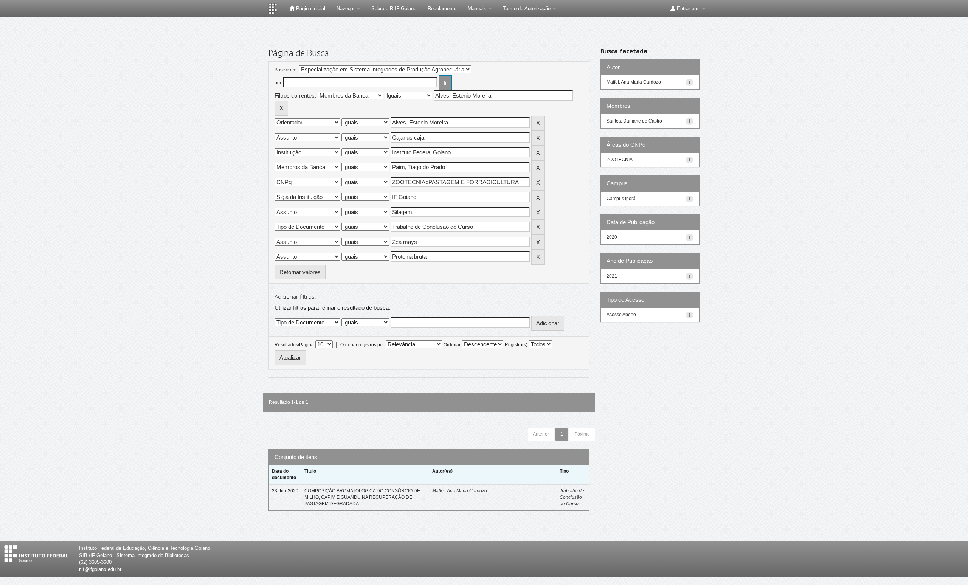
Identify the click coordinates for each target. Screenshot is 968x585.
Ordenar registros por (362, 345)
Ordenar (452, 345)
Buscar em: (286, 70)
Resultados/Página (294, 345)
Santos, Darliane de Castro (634, 121)
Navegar (346, 8)
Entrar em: (688, 8)
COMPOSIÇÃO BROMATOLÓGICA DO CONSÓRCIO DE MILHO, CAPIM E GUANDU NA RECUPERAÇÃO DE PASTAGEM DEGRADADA (362, 497)
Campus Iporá (621, 198)
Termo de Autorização (527, 8)
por (278, 82)
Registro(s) (516, 345)
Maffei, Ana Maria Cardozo (459, 490)
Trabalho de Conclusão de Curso (572, 497)
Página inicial (310, 8)
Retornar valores (300, 272)
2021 (612, 276)
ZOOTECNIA (620, 159)
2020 (612, 237)
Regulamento (442, 8)
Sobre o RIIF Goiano (393, 8)
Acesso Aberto (621, 314)
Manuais (478, 8)
